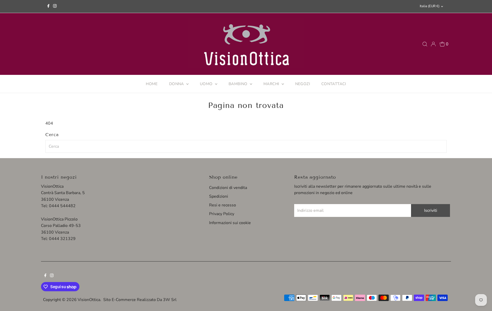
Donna (177, 83)
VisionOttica (89, 300)
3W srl (170, 300)
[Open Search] (425, 44)
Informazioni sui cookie (230, 223)
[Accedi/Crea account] (433, 44)
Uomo (207, 83)
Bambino (239, 83)
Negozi (302, 83)
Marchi (271, 83)
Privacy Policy (221, 214)
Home (152, 83)
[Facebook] (48, 6)
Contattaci (333, 83)
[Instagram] (55, 6)
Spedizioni (218, 196)
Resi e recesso (222, 205)
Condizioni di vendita (228, 187)
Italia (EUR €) (429, 6)
